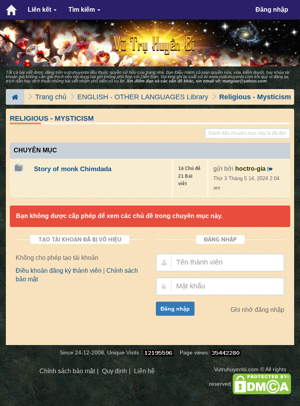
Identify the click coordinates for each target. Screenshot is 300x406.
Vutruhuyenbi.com (236, 369)
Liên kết (40, 9)
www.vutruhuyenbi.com (231, 76)
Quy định (114, 371)
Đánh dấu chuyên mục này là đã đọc (247, 133)
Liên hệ (144, 371)
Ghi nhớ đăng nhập (257, 309)
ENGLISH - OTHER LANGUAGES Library (142, 97)
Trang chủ (50, 97)
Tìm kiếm (82, 9)
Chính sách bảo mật (67, 371)
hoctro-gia (250, 168)
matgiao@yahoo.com (245, 81)
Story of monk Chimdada (72, 169)
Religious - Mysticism (255, 97)
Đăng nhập (271, 9)
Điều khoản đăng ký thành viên (59, 270)
